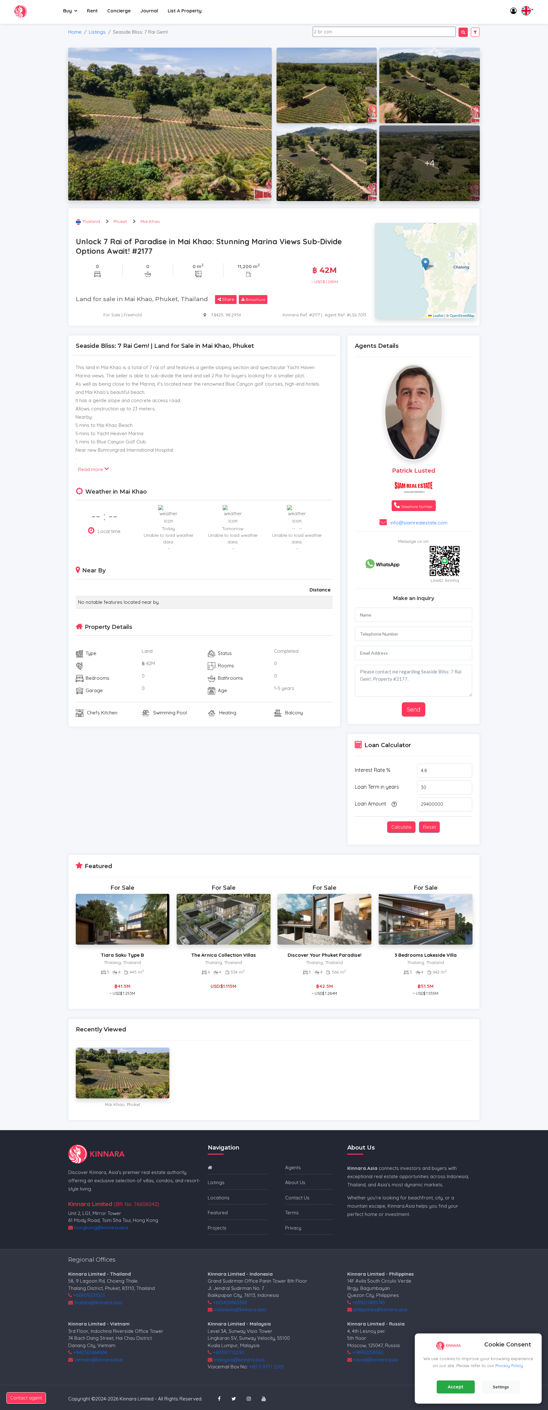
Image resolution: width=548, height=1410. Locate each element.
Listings (97, 32)
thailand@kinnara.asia (98, 1302)
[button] (425, 264)
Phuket (120, 221)
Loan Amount (370, 803)
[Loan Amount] (393, 804)
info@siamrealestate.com (418, 523)
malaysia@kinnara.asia (239, 1360)
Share (227, 299)
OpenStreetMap (462, 315)
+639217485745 (368, 1302)
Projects (217, 1228)
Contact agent (26, 1398)
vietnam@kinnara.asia (98, 1360)
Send (413, 709)
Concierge (119, 11)
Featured (218, 1213)
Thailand (91, 221)
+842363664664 (90, 1352)
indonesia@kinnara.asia (240, 1309)
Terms (292, 1213)
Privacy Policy (509, 1365)
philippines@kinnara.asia (380, 1309)
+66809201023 (89, 1295)
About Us (295, 1182)
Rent (92, 11)
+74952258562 (367, 1352)
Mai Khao (150, 221)
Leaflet (437, 315)
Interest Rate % (372, 770)
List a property (185, 11)
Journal (149, 11)
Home (75, 32)
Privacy (293, 1228)
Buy (67, 11)
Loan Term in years (377, 787)
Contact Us (297, 1198)
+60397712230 (228, 1352)
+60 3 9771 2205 (266, 1367)
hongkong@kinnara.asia (101, 1227)
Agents (293, 1167)
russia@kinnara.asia (375, 1360)
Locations (219, 1198)
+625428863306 (230, 1302)
